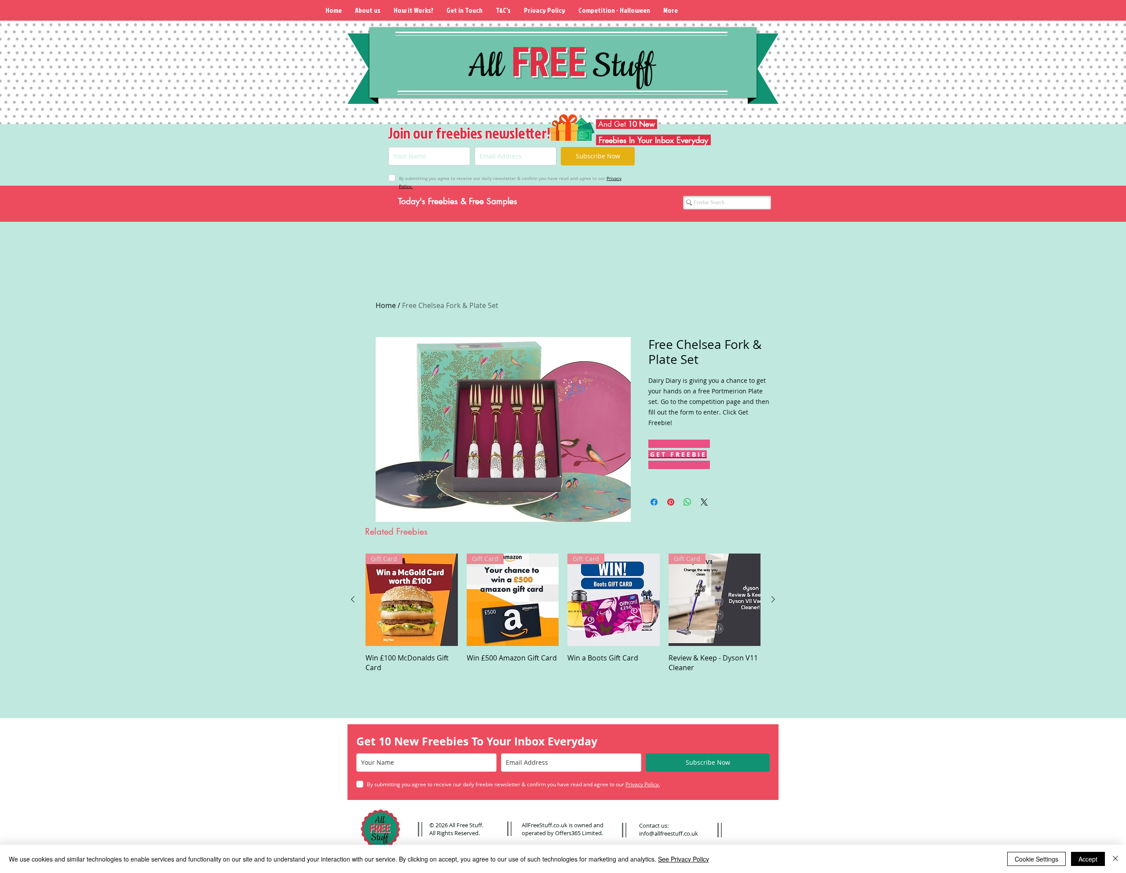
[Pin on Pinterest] (670, 502)
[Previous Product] (352, 599)
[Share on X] (704, 502)
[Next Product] (773, 599)
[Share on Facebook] (654, 502)
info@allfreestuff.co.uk (668, 833)
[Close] (1115, 859)
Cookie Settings (1036, 859)
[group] (563, 613)
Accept (1087, 859)
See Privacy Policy (683, 859)
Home (386, 305)
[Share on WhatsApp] (687, 502)
